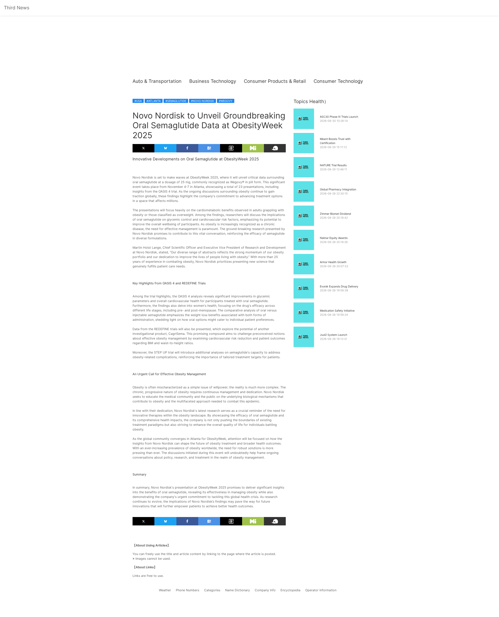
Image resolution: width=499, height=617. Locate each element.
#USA (138, 101)
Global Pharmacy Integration (338, 189)
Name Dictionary (237, 590)
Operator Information (320, 590)
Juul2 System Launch (333, 334)
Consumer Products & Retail (275, 81)
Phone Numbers (187, 590)
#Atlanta (154, 101)
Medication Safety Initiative (337, 310)
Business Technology (212, 81)
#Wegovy (225, 101)
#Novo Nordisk (202, 101)
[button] (138, 81)
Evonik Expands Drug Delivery (339, 286)
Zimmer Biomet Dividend (335, 213)
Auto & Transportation (157, 81)
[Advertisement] (249, 46)
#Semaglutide (175, 101)
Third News (16, 8)
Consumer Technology (338, 81)
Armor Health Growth (333, 262)
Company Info (265, 590)
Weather (165, 590)
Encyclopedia (290, 590)
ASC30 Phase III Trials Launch (339, 116)
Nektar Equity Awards (334, 238)
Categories (212, 590)
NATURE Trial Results (333, 165)
